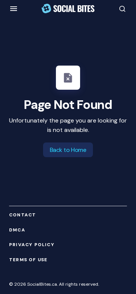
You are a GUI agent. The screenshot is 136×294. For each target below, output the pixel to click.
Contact (22, 215)
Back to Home (68, 150)
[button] (13, 8)
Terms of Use (28, 260)
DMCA (17, 230)
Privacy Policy (31, 245)
